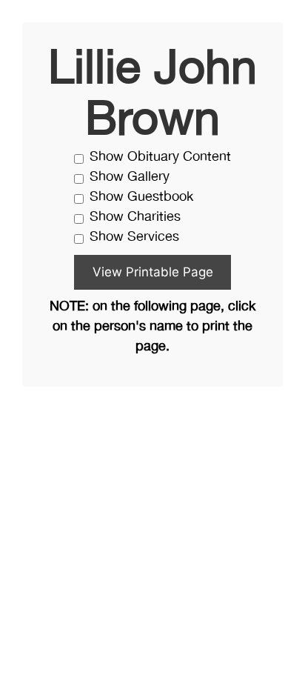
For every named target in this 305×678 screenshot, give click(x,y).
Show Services (134, 237)
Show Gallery (130, 177)
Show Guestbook (141, 197)
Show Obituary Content (160, 157)
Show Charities (135, 217)
